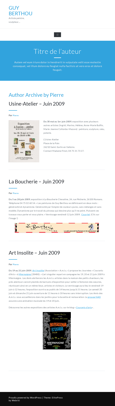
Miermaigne (25, 274)
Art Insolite (38, 270)
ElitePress (57, 397)
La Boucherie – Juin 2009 (36, 181)
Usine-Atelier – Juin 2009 (37, 104)
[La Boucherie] (57, 228)
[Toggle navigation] (57, 34)
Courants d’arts (84, 307)
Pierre (16, 115)
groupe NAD (94, 297)
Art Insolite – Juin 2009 (34, 253)
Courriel (85, 214)
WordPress (36, 397)
